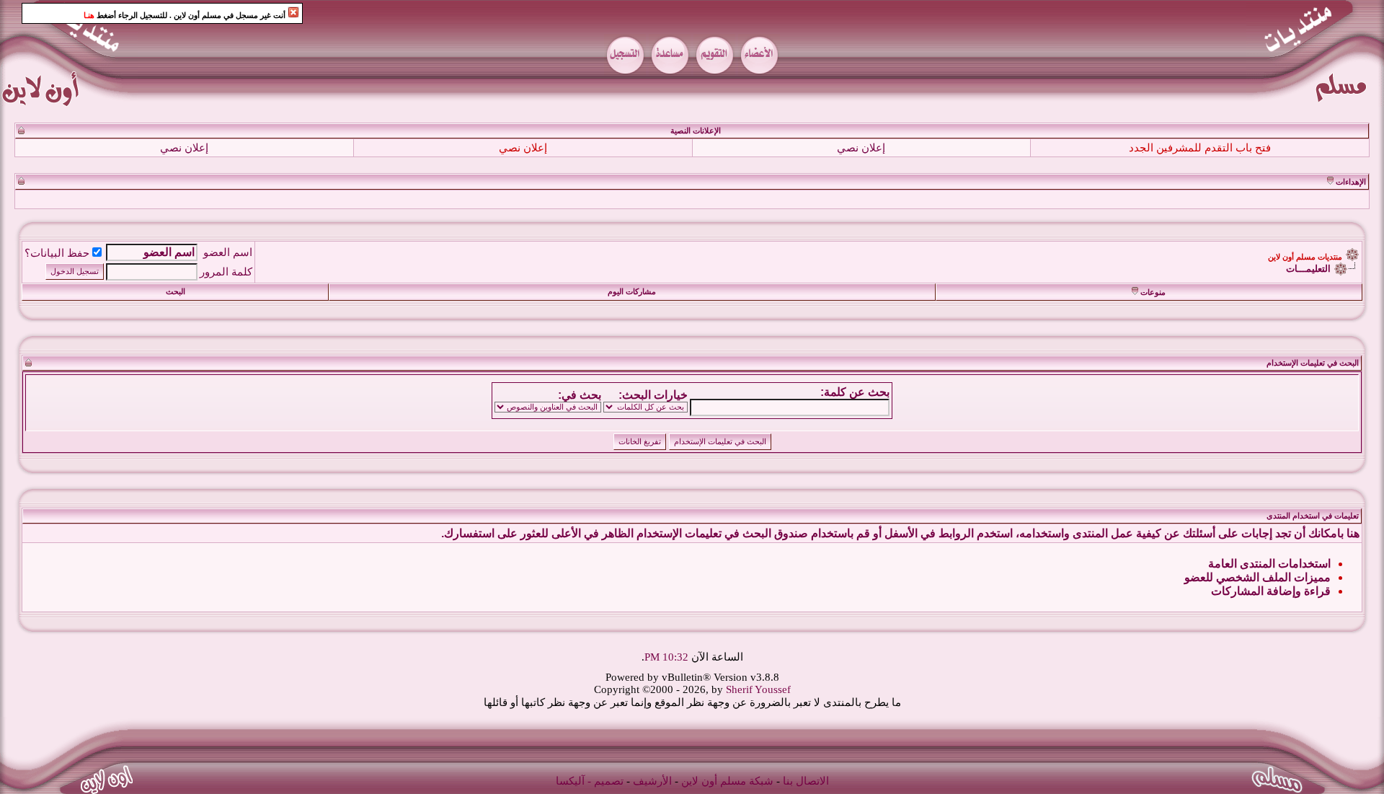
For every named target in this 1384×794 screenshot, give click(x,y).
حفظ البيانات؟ (57, 253)
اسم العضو (227, 252)
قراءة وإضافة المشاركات (1271, 591)
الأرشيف (652, 781)
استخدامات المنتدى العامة (1269, 563)
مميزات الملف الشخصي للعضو (1257, 577)
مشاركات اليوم (632, 292)
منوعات (1153, 292)
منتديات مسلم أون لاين (1305, 257)
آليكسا (570, 781)
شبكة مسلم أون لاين (727, 781)
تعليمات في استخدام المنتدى (1313, 516)
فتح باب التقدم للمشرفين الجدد (1200, 148)
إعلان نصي (861, 148)
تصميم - (605, 781)
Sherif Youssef (758, 689)
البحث (175, 292)
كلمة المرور (226, 272)
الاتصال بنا (806, 781)
